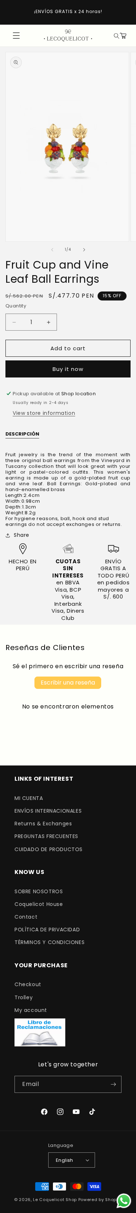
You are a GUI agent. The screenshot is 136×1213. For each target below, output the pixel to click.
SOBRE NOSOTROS (39, 891)
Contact (26, 916)
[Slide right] (84, 250)
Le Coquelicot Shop (55, 1199)
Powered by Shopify (100, 1199)
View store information (44, 413)
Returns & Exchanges (43, 823)
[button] (115, 36)
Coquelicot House (39, 904)
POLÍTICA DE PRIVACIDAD (47, 929)
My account (31, 1010)
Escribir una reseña (68, 682)
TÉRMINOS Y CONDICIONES (50, 942)
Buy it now (68, 369)
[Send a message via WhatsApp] (123, 1200)
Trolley (24, 997)
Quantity (15, 305)
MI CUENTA (29, 798)
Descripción (22, 434)
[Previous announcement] (13, 12)
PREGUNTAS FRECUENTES (46, 836)
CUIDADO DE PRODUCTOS (49, 849)
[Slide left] (52, 250)
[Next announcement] (123, 12)
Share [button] (21, 535)
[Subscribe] (113, 1084)
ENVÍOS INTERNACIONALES (48, 810)
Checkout (28, 984)
